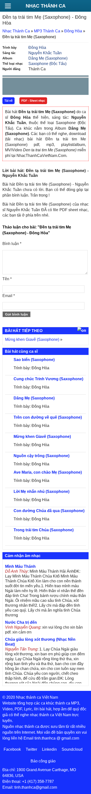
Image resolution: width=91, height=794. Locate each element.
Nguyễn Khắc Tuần (45, 53)
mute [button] (56, 86)
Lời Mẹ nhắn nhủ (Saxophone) (41, 491)
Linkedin (49, 749)
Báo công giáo (43, 761)
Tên (7, 279)
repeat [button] (49, 87)
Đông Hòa (73, 31)
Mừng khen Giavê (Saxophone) (32, 339)
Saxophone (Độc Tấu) (47, 64)
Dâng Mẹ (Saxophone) (47, 58)
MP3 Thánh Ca (47, 31)
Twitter (31, 749)
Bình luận (11, 244)
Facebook (12, 749)
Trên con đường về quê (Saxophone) (48, 417)
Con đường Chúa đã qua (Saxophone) (49, 511)
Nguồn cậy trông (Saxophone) (41, 456)
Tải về (8, 100)
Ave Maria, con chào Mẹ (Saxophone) (48, 472)
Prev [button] (9, 87)
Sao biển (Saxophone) (34, 360)
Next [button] (34, 87)
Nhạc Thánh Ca (46, 6)
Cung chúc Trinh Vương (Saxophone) (48, 379)
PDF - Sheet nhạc (33, 100)
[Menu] (8, 6)
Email (8, 296)
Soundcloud (72, 749)
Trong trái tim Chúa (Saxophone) (44, 530)
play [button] (21, 86)
